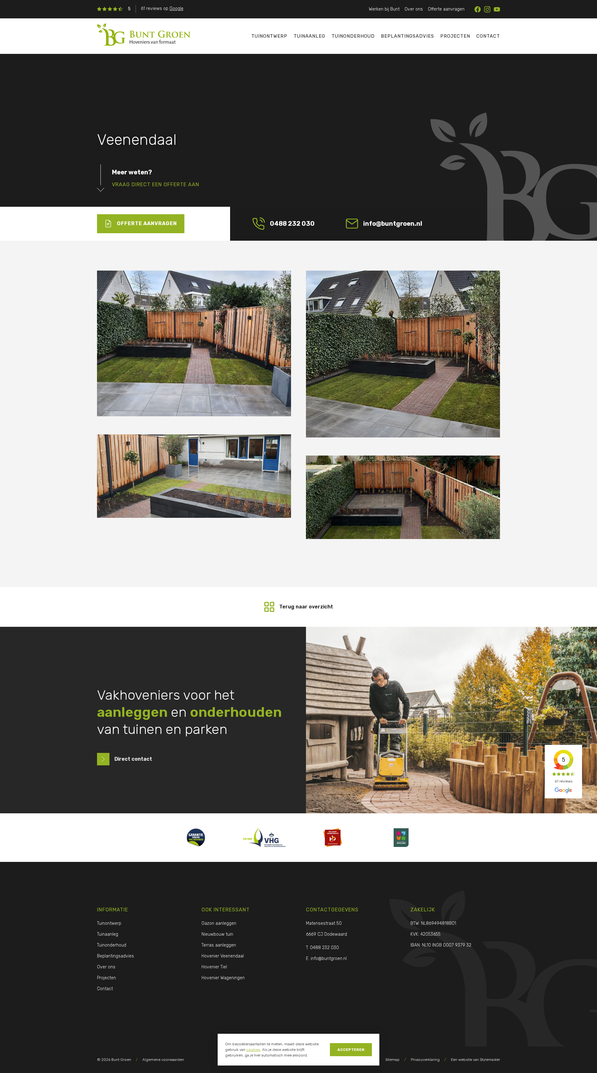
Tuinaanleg (309, 36)
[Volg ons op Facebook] (477, 9)
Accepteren (350, 1049)
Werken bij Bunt (384, 9)
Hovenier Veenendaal (222, 956)
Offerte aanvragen (446, 9)
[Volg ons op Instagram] (487, 9)
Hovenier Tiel (214, 967)
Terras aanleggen (218, 945)
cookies (253, 1049)
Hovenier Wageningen (223, 978)
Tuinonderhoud (353, 36)
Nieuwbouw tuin (217, 934)
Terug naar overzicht (306, 607)
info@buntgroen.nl (392, 223)
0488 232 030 (292, 223)
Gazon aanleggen (218, 923)
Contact (488, 36)
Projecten (455, 36)
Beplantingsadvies (407, 36)
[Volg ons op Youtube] (497, 9)
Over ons (414, 9)
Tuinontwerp (269, 36)
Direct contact (133, 759)
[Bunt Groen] (161, 36)
